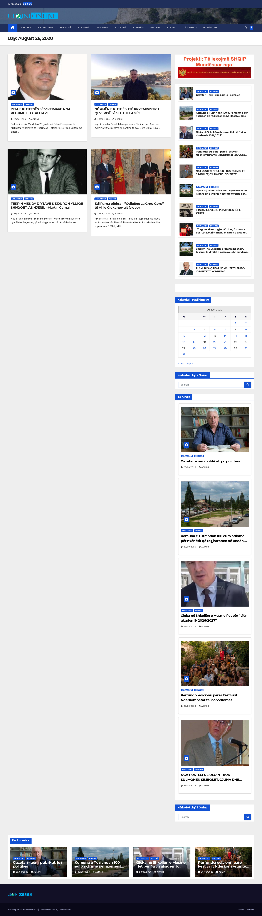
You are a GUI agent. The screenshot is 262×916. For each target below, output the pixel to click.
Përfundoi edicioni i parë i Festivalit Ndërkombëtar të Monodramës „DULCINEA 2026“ (221, 155)
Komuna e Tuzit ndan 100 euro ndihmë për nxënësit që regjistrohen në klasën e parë (222, 114)
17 (184, 341)
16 (246, 335)
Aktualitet (46, 27)
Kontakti (250, 909)
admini (35, 119)
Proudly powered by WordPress (23, 909)
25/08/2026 (190, 706)
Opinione (29, 104)
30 (246, 348)
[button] (246, 27)
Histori (155, 27)
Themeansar (65, 909)
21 (225, 341)
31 (184, 354)
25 (194, 348)
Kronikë (83, 27)
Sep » (189, 363)
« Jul (181, 363)
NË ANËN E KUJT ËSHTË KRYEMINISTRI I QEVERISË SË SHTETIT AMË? (126, 111)
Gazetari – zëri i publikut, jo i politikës (218, 95)
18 (194, 341)
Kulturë (120, 27)
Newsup (51, 909)
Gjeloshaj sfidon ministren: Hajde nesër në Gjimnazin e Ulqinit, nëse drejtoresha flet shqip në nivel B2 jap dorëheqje (221, 193)
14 (225, 335)
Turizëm (138, 27)
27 (214, 348)
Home (241, 909)
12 (204, 335)
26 (204, 348)
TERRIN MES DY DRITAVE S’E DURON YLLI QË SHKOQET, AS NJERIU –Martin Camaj (47, 206)
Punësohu (210, 27)
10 (184, 335)
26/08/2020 (20, 119)
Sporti (171, 27)
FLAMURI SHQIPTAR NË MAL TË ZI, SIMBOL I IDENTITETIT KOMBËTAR (221, 270)
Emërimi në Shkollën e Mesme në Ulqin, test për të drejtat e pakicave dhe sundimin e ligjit (222, 252)
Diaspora (102, 27)
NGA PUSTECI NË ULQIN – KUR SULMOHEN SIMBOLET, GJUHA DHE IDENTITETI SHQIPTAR (220, 174)
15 (235, 335)
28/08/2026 (190, 467)
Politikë (65, 27)
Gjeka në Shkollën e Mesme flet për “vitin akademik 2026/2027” (221, 134)
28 (225, 348)
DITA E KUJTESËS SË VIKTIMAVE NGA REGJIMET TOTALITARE (40, 111)
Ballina (26, 27)
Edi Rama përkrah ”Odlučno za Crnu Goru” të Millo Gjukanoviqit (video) (129, 206)
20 (214, 341)
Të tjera (189, 27)
